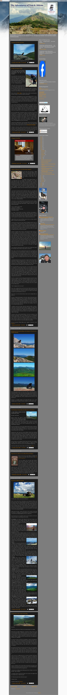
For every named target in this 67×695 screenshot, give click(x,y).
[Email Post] (28, 62)
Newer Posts (14, 686)
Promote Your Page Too (42, 77)
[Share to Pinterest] (33, 62)
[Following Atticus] (42, 76)
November (43, 151)
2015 (41, 141)
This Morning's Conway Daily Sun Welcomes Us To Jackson (22, 409)
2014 (41, 142)
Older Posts (34, 686)
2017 (41, 138)
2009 (41, 149)
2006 (41, 185)
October (42, 153)
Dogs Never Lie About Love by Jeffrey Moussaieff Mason (22, 453)
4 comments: (23, 447)
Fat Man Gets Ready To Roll (16, 68)
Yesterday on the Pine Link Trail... (17, 42)
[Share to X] (31, 62)
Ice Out (41, 231)
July (42, 157)
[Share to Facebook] (32, 62)
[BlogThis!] (30, 62)
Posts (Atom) (18, 688)
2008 (41, 183)
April (42, 177)
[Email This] (29, 62)
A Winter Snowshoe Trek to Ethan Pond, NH (47, 234)
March (42, 178)
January (42, 181)
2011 (41, 146)
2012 (41, 145)
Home (24, 686)
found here (13, 323)
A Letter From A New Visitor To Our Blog (19, 613)
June (42, 158)
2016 (41, 139)
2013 (41, 143)
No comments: (23, 62)
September (43, 154)
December (43, 150)
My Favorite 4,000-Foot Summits (17, 480)
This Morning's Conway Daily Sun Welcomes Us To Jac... (46, 169)
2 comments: (23, 403)
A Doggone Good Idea (15, 138)
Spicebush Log (43, 230)
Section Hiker (42, 223)
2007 (41, 184)
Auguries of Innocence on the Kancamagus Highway (21, 169)
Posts (42, 130)
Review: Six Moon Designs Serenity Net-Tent (47, 224)
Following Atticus (41, 60)
